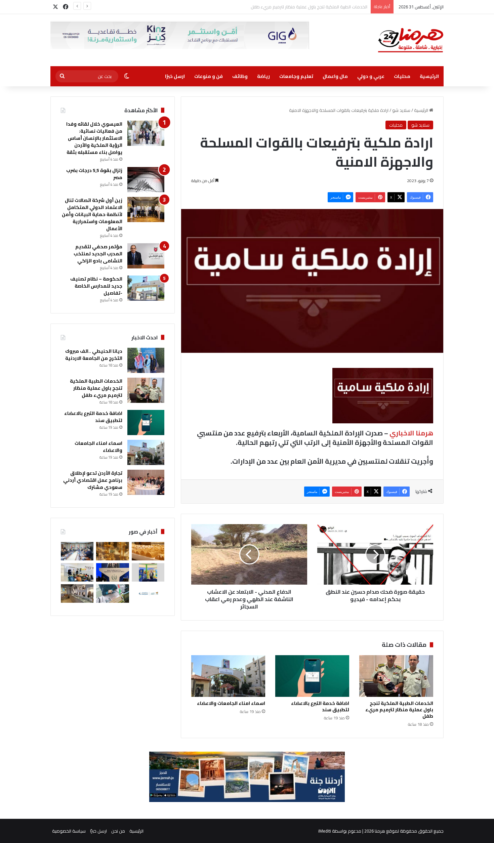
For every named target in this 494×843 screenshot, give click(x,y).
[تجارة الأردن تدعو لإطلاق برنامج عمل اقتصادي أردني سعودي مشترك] (145, 482)
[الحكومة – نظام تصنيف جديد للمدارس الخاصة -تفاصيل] (145, 288)
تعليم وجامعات (296, 76)
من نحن (118, 831)
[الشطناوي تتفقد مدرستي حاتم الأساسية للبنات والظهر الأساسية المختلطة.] (77, 572)
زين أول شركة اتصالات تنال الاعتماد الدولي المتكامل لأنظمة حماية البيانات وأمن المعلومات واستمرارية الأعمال (92, 214)
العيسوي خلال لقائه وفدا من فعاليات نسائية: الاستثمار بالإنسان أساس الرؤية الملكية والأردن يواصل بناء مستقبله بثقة (94, 138)
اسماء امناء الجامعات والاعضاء (231, 703)
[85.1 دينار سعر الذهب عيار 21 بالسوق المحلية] (148, 551)
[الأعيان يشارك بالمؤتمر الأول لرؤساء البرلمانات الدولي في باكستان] (112, 572)
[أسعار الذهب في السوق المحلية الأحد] (112, 551)
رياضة (263, 76)
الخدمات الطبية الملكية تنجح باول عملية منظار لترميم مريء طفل (399, 709)
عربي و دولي (370, 76)
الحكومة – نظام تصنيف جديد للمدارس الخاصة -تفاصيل (96, 286)
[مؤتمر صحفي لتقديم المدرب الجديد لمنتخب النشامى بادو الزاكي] (145, 255)
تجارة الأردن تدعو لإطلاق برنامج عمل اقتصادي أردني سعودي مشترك (92, 480)
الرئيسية (429, 76)
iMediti (324, 831)
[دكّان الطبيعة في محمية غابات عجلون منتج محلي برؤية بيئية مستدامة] (77, 593)
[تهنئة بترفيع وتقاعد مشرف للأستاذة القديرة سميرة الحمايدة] (112, 593)
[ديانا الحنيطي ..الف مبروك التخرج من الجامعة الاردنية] (145, 360)
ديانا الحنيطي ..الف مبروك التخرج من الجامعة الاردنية (93, 355)
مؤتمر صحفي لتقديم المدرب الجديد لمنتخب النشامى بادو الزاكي (98, 253)
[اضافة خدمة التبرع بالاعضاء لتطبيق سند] (312, 676)
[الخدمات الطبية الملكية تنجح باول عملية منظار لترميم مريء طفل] (396, 676)
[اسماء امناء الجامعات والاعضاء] (228, 676)
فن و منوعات (208, 76)
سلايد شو (401, 110)
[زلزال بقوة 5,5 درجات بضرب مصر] (145, 179)
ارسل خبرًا (175, 76)
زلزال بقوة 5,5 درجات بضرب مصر (94, 174)
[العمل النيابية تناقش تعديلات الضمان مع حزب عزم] (77, 551)
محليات (402, 76)
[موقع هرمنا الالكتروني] (411, 40)
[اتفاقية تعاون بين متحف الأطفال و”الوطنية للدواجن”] (148, 572)
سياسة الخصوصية (69, 831)
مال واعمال (335, 76)
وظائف (240, 76)
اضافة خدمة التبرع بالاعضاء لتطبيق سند (331, 7)
